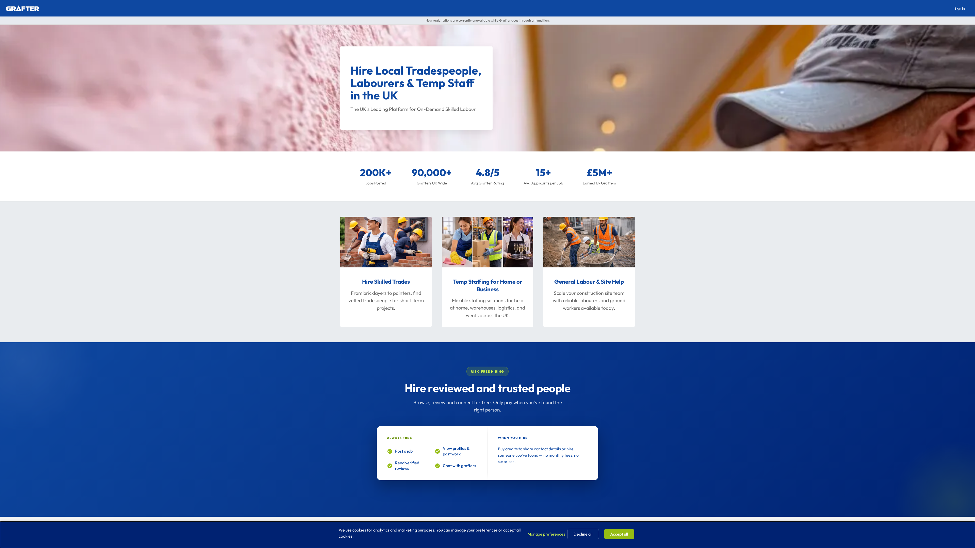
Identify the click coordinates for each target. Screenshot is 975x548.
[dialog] (487, 535)
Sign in (959, 8)
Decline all (583, 534)
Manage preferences (546, 534)
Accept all (619, 534)
